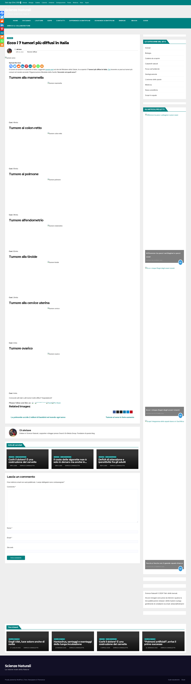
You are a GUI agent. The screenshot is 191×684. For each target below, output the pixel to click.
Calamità (44, 2)
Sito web (10, 547)
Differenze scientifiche (79, 20)
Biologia (31, 2)
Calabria (37, 2)
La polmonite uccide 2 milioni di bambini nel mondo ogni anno (37, 417)
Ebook (134, 20)
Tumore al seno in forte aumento (120, 417)
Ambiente (51, 2)
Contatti (60, 20)
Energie (122, 20)
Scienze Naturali (18, 10)
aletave (19, 49)
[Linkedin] (22, 66)
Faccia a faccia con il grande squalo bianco (164, 563)
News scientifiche (21, 456)
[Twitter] (15, 66)
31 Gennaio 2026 (152, 647)
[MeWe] (30, 66)
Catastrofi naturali (151, 64)
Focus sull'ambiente (152, 69)
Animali (25, 2)
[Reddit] (18, 66)
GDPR (49, 20)
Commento (11, 487)
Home (15, 20)
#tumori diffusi (32, 52)
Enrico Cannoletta (27, 465)
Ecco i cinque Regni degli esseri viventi (163, 410)
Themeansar (41, 680)
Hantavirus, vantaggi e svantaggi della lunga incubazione (73, 643)
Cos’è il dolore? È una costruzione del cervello (22, 460)
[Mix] (34, 66)
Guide (146, 20)
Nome (9, 528)
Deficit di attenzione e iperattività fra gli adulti (112, 460)
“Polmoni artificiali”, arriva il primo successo (160, 643)
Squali (87, 2)
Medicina (75, 2)
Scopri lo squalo (151, 95)
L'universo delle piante (153, 79)
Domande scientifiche (105, 20)
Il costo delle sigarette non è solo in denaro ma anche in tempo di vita (70, 462)
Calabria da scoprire (152, 58)
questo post (49, 69)
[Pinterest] (26, 66)
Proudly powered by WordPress (14, 680)
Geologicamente (60, 2)
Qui (109, 69)
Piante (69, 2)
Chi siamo (26, 20)
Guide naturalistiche (174, 680)
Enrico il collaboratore (18, 26)
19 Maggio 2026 (61, 647)
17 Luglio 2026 (15, 647)
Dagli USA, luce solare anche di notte (26, 643)
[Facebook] (11, 66)
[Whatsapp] (38, 66)
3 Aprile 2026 (106, 647)
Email (9, 538)
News (81, 2)
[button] (180, 23)
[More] (42, 66)
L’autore (39, 20)
